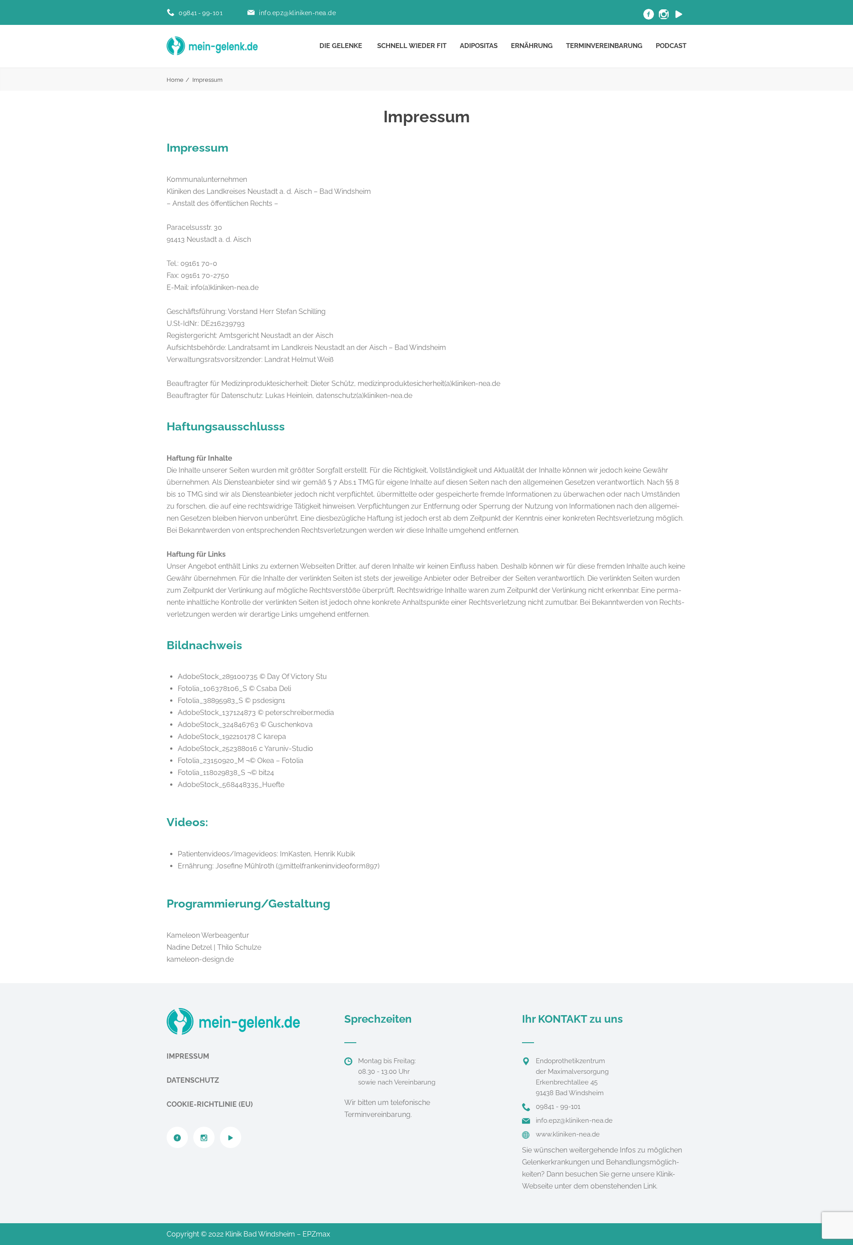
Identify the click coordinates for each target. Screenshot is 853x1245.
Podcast (671, 46)
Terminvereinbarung (604, 46)
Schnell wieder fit (411, 46)
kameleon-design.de (200, 959)
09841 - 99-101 (201, 12)
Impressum (188, 1056)
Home (175, 79)
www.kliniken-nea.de (568, 1134)
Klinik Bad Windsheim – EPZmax (277, 1234)
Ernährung (532, 46)
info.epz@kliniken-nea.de (297, 12)
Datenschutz (193, 1080)
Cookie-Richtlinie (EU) (210, 1104)
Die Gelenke (340, 46)
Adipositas (479, 46)
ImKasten (295, 854)
